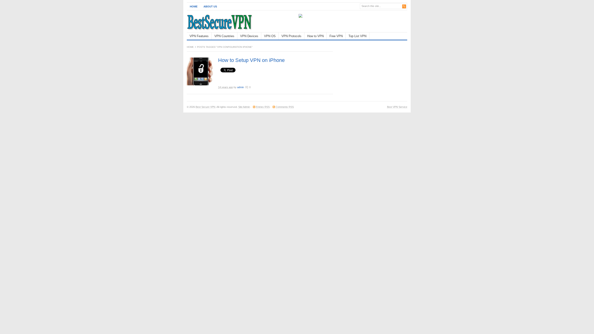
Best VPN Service (397, 107)
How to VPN (315, 36)
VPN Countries (224, 36)
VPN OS (270, 36)
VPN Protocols (291, 36)
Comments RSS (285, 107)
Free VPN (336, 36)
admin (240, 87)
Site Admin (244, 107)
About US (210, 6)
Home (193, 6)
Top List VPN (357, 36)
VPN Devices (249, 36)
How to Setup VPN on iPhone (251, 60)
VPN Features (199, 36)
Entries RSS (263, 107)
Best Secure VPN (205, 107)
